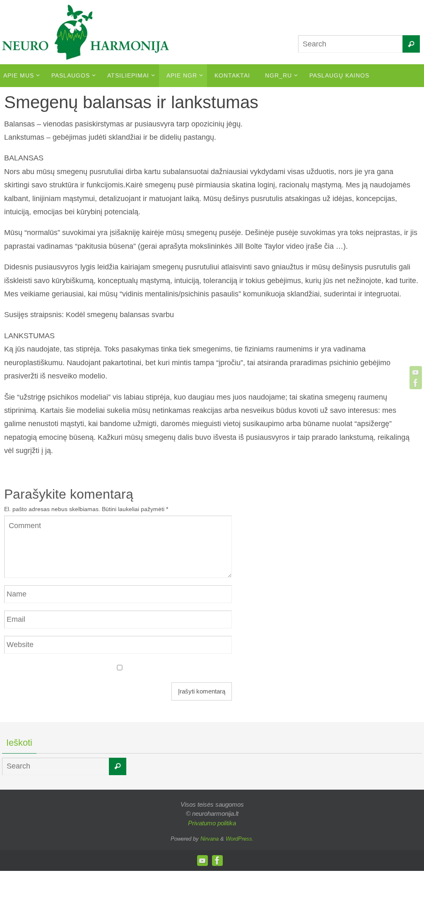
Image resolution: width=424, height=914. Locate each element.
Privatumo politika (212, 823)
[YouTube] (416, 372)
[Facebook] (416, 383)
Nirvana (209, 839)
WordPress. (240, 839)
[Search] (411, 44)
